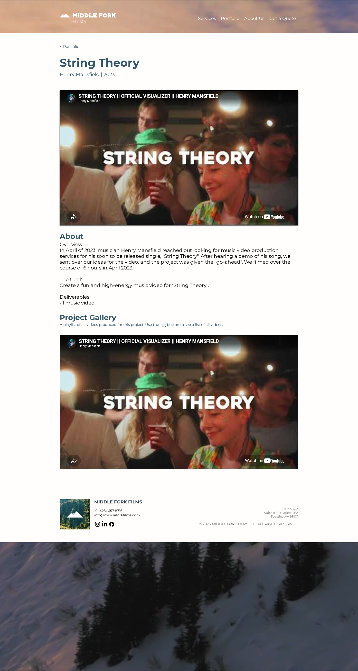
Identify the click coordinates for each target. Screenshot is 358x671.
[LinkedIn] (104, 524)
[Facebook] (111, 524)
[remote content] (179, 402)
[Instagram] (97, 524)
